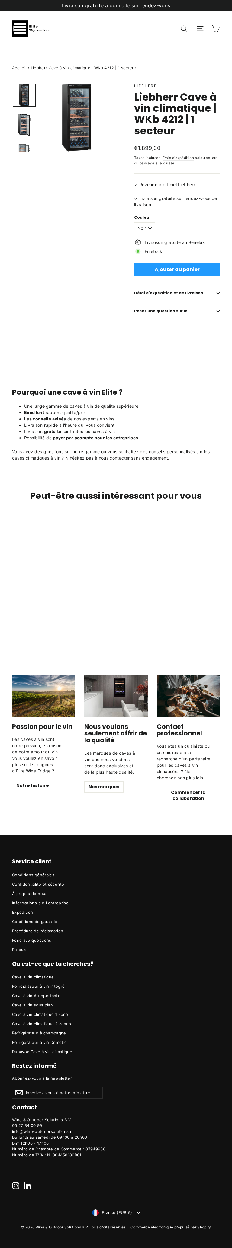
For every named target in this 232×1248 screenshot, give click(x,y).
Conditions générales (33, 874)
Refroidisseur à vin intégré (38, 986)
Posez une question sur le (161, 311)
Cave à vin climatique (33, 977)
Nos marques (104, 787)
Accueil (19, 67)
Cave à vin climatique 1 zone (40, 1014)
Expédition (22, 912)
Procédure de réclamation (37, 930)
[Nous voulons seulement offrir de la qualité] (115, 696)
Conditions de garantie (34, 921)
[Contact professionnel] (188, 696)
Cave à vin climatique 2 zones (41, 1023)
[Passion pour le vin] (43, 696)
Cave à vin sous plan (32, 1005)
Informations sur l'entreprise (40, 902)
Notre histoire (32, 785)
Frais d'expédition (178, 157)
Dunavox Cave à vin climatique (42, 1051)
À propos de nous (30, 893)
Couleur (142, 217)
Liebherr (145, 85)
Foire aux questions (31, 940)
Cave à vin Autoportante (36, 995)
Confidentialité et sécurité (38, 884)
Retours (19, 949)
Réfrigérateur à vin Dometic (39, 1042)
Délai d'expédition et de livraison (168, 292)
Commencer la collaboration (188, 795)
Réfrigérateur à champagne (39, 1033)
